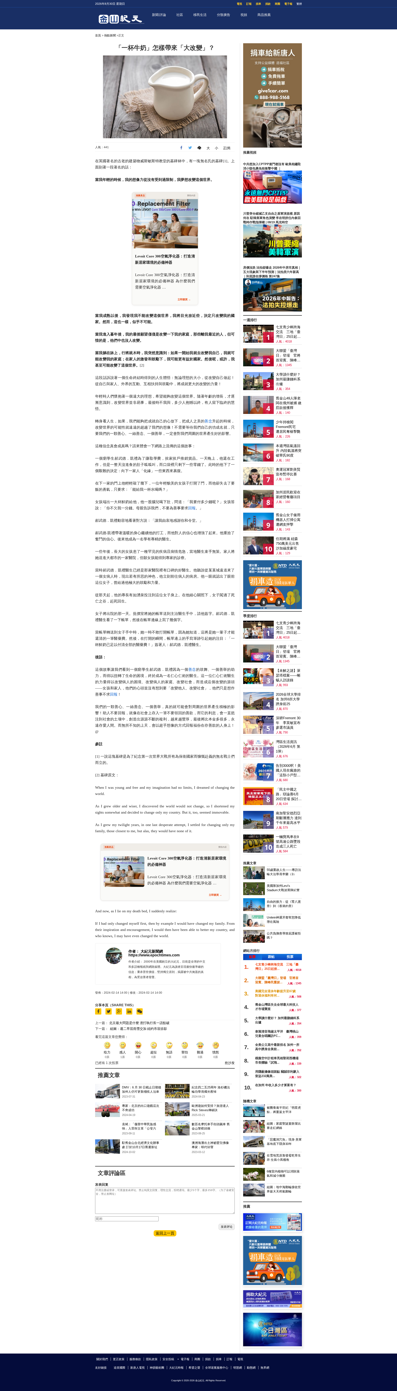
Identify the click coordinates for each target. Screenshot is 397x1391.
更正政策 (118, 1359)
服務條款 (135, 1359)
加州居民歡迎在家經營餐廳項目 (288, 494)
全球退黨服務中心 (216, 1367)
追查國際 (119, 1367)
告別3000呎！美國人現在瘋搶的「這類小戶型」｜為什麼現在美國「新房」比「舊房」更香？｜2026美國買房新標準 (288, 771)
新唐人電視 (137, 1367)
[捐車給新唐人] (272, 146)
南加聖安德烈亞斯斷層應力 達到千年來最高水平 (288, 818)
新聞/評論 (159, 15)
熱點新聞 (110, 35)
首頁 (98, 35)
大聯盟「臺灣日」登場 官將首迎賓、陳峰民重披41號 (288, 356)
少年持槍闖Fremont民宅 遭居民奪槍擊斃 (288, 427)
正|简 (227, 148)
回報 (192, 508)
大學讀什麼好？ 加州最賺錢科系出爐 (288, 379)
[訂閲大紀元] (272, 1229)
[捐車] (272, 608)
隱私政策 (152, 1359)
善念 (208, 421)
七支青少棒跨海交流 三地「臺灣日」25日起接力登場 (288, 332)
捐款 (268, 3)
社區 (179, 15)
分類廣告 (223, 15)
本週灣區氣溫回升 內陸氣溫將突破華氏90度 (288, 450)
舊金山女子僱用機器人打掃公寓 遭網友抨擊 (288, 520)
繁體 (299, 3)
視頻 (243, 15)
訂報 (249, 3)
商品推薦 (264, 15)
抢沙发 (230, 1063)
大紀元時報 (176, 1367)
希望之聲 (194, 1367)
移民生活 (200, 15)
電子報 (288, 3)
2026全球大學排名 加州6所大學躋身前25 (288, 699)
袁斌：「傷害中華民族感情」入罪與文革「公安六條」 (139, 1128)
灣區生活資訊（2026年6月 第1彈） (288, 746)
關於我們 (102, 1359)
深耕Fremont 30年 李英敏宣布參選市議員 (288, 723)
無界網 (265, 1367)
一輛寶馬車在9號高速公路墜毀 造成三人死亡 (288, 841)
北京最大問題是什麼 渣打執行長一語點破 (139, 1023)
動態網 (251, 1367)
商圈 (277, 3)
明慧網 (237, 1367)
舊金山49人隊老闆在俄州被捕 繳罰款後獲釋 (288, 403)
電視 (239, 3)
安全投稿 (168, 1359)
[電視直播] (272, 1345)
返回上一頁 (165, 1233)
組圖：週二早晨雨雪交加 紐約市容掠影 (138, 1028)
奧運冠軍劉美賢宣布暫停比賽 (288, 472)
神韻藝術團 (157, 1367)
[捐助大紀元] (272, 1306)
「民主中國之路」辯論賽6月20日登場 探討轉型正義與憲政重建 (289, 794)
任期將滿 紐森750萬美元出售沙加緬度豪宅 (287, 543)
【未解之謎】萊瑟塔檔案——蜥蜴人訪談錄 (288, 675)
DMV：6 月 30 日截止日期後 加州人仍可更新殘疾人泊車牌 (141, 1092)
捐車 (258, 3)
